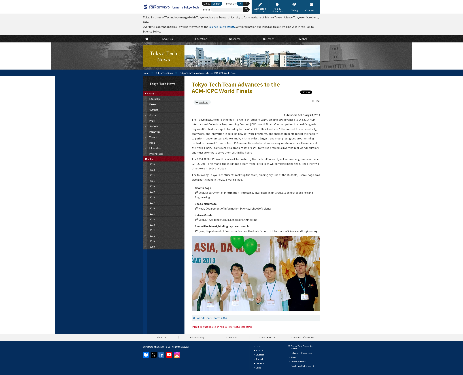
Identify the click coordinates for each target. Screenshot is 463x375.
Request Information (304, 337)
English (216, 3)
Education (260, 354)
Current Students (298, 361)
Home (146, 72)
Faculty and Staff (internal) (302, 366)
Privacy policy (197, 337)
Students (203, 102)
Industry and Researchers (301, 353)
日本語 (206, 3)
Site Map (233, 337)
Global (258, 367)
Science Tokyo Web (220, 27)
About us (161, 337)
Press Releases (268, 337)
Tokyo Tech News (164, 72)
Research (259, 359)
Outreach (260, 363)
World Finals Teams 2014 (212, 318)
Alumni (294, 357)
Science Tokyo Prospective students (302, 347)
